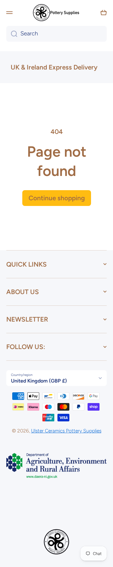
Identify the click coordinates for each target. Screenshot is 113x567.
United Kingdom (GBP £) (39, 381)
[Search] (11, 34)
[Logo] (56, 12)
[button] (103, 12)
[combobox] (56, 34)
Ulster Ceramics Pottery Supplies (66, 431)
